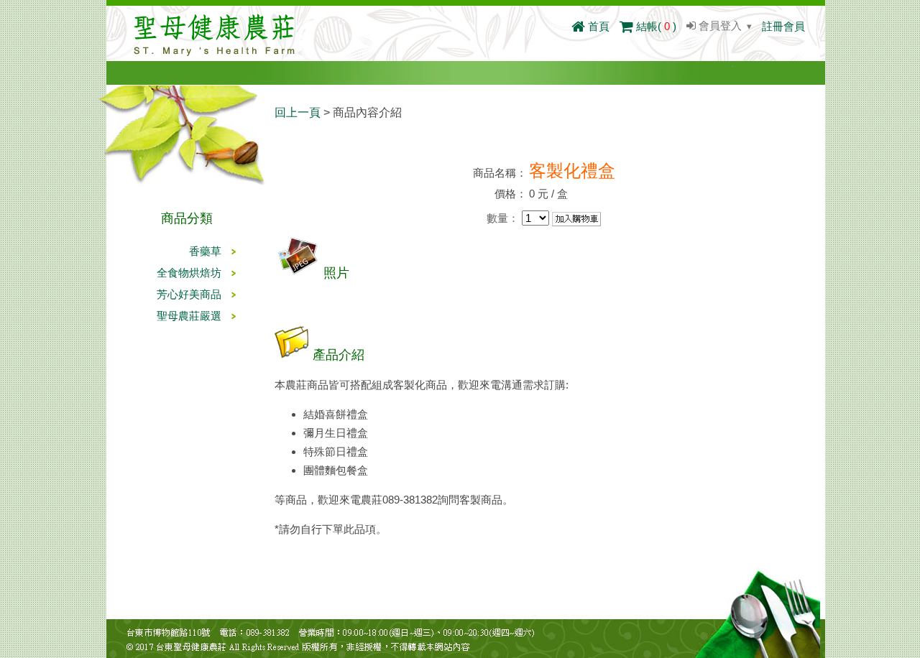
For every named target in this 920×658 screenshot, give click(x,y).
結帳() (654, 26)
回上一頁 (298, 112)
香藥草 (205, 251)
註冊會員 (783, 26)
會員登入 (719, 25)
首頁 (597, 26)
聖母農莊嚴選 (189, 316)
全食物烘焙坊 (189, 273)
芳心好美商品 (189, 294)
